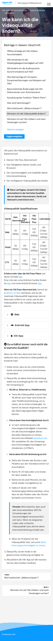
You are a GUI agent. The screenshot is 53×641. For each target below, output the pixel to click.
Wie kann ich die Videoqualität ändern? (26, 113)
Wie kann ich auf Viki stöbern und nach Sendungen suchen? (26, 121)
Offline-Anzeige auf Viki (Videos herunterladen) (22, 53)
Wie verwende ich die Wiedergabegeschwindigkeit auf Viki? (25, 61)
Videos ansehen (37, 10)
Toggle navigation (14, 136)
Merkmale (9, 13)
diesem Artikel (13, 292)
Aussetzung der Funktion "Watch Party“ (26, 97)
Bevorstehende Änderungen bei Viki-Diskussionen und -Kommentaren (25, 91)
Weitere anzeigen (15, 129)
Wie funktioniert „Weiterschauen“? (24, 108)
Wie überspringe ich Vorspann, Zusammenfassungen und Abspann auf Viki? (26, 80)
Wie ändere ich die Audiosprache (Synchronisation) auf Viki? (23, 70)
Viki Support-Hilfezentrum (29, 3)
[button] (49, 4)
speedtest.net (40, 438)
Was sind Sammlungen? (18, 103)
